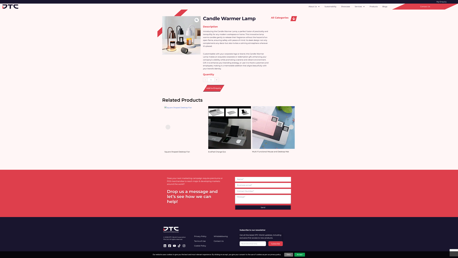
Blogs (384, 6)
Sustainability (330, 6)
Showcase (345, 6)
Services (358, 6)
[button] (293, 18)
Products (374, 6)
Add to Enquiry (213, 88)
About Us (313, 6)
